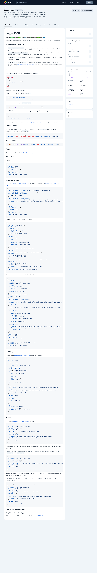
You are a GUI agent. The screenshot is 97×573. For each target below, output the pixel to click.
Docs (77, 2)
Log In (89, 2)
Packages (64, 2)
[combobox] (31, 2)
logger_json (9, 10)
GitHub (69, 106)
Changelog (70, 104)
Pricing (71, 2)
